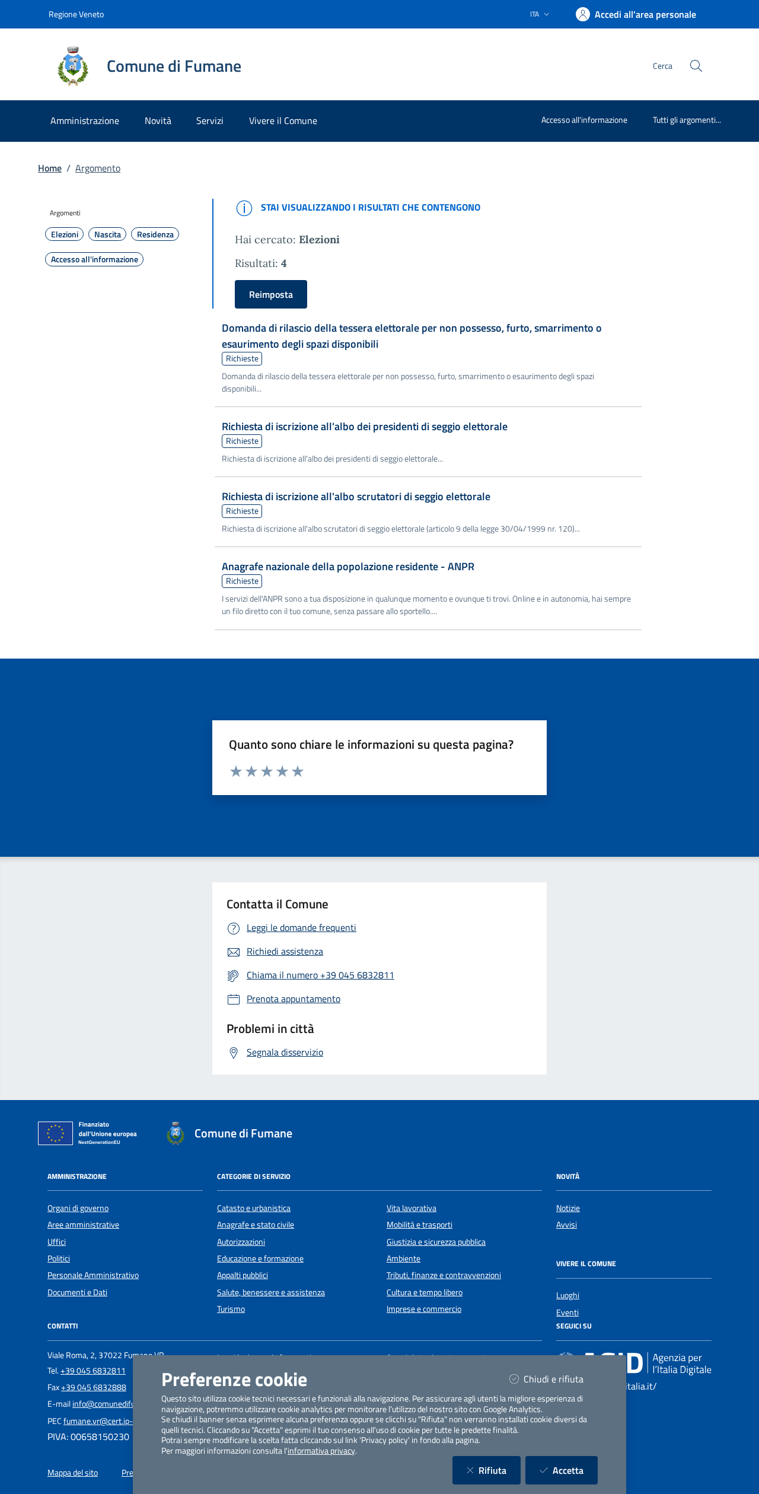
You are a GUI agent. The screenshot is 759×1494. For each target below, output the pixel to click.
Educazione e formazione (260, 1258)
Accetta (575, 1470)
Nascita (107, 234)
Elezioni (64, 234)
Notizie (568, 1208)
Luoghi (567, 1295)
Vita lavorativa (411, 1208)
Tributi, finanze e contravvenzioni (444, 1275)
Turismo (231, 1308)
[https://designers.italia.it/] (634, 1363)
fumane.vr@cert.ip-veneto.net (117, 1421)
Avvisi (566, 1224)
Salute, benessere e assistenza (271, 1292)
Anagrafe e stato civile (255, 1224)
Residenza (155, 234)
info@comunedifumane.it (117, 1403)
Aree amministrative (83, 1224)
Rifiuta (500, 1470)
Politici (58, 1258)
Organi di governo (78, 1208)
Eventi (567, 1312)
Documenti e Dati (77, 1292)
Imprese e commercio (424, 1308)
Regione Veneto (76, 14)
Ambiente (403, 1258)
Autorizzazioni (241, 1241)
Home (50, 168)
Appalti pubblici (242, 1275)
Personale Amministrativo (93, 1275)
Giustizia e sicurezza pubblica (436, 1241)
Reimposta (271, 294)
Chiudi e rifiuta (561, 1378)
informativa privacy (321, 1450)
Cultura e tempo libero (425, 1292)
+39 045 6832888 (93, 1387)
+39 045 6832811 (93, 1370)
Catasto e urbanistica (254, 1208)
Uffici (56, 1241)
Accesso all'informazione (584, 119)
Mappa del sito (72, 1472)
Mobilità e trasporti (419, 1224)
